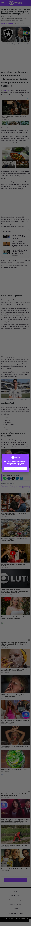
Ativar (15, 469)
